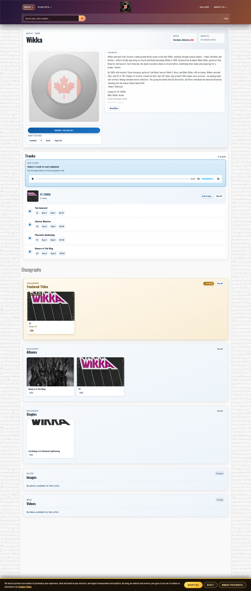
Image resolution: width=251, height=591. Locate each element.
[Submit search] (82, 18)
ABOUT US (219, 7)
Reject (210, 584)
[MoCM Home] (125, 7)
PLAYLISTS (44, 7)
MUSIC (28, 7)
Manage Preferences (232, 584)
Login (226, 18)
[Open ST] (33, 196)
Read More (114, 108)
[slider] (113, 179)
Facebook (32, 140)
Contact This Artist (63, 130)
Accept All (193, 584)
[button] (27, 313)
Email (48, 140)
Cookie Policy (25, 586)
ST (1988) (45, 194)
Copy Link (58, 140)
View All (219, 196)
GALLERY (204, 7)
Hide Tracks (206, 196)
